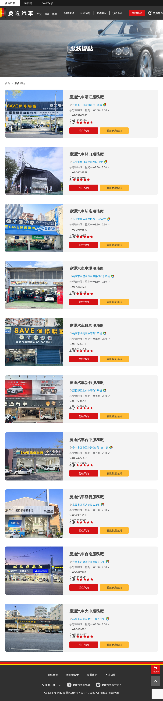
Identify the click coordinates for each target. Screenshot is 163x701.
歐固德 (28, 3)
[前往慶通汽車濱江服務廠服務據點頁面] (34, 114)
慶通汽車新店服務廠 (86, 211)
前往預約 (84, 130)
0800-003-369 (53, 685)
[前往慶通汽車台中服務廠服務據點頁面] (34, 456)
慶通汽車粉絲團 (81, 685)
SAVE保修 (47, 3)
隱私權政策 (72, 674)
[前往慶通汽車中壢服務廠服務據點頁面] (34, 285)
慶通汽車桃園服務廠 (86, 325)
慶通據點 (101, 13)
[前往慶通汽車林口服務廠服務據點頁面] (34, 171)
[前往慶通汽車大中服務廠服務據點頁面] (34, 628)
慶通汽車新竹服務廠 (86, 382)
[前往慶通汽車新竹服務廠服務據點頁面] (34, 399)
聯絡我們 (53, 674)
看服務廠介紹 (114, 130)
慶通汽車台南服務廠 (86, 553)
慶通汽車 (10, 3)
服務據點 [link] (19, 83)
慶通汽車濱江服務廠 (86, 96)
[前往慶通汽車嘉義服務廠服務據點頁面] (34, 513)
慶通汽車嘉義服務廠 (86, 496)
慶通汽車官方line (111, 685)
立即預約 (137, 13)
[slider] (85, 123)
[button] (155, 13)
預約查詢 (117, 13)
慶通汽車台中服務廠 (86, 439)
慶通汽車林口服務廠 (86, 154)
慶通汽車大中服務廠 (86, 610)
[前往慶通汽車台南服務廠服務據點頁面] (34, 571)
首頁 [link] (7, 83)
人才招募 (110, 674)
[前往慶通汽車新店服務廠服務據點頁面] (34, 228)
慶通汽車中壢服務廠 (86, 268)
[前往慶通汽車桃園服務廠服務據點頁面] (34, 342)
